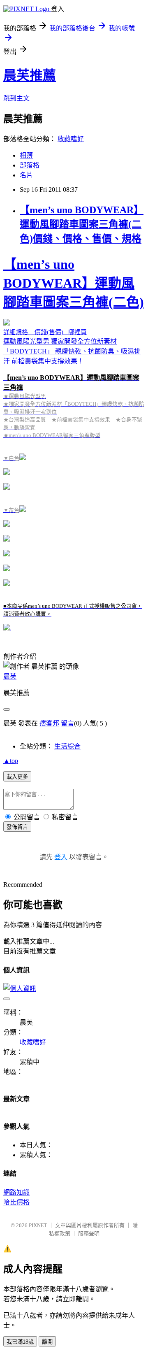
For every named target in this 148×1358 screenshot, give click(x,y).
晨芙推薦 (29, 75)
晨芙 (9, 676)
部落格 (29, 165)
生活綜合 (67, 746)
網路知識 (16, 1192)
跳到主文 (16, 98)
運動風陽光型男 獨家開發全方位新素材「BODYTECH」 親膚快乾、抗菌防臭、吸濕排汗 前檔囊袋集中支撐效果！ (73, 437)
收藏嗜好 (71, 138)
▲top (10, 760)
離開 (47, 1342)
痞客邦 (49, 723)
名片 (26, 175)
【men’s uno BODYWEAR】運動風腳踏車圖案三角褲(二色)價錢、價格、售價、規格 (81, 224)
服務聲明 (88, 1233)
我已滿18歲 (20, 1342)
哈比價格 (16, 1202)
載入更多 (17, 777)
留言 (67, 723)
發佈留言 (17, 827)
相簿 (26, 155)
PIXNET (38, 1225)
